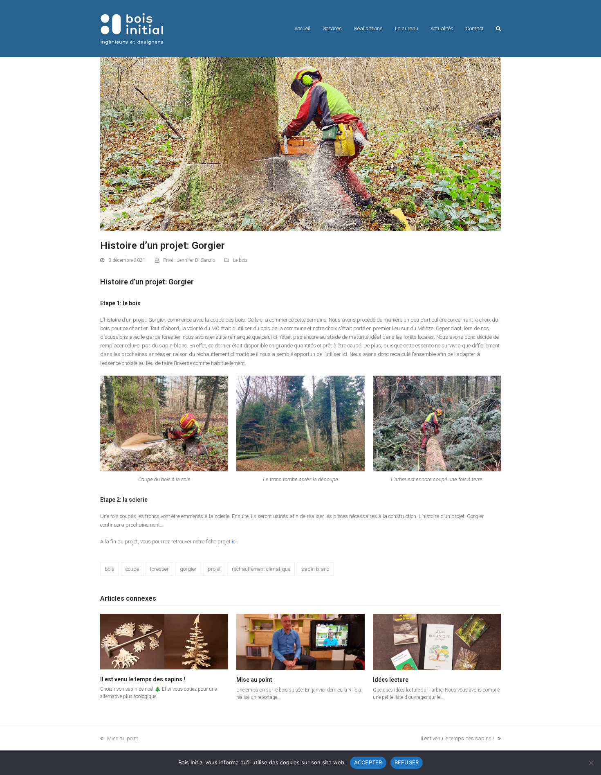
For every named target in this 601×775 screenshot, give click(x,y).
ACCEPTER (368, 762)
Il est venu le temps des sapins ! (142, 679)
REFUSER (407, 762)
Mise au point (254, 679)
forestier (159, 569)
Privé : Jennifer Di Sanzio (189, 260)
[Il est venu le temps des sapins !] (164, 641)
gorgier (188, 569)
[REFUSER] (591, 763)
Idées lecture (390, 679)
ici (234, 541)
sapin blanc (315, 569)
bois (109, 569)
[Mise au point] (300, 641)
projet (214, 569)
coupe (132, 569)
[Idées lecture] (437, 641)
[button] (498, 28)
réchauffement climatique (261, 569)
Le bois (240, 260)
